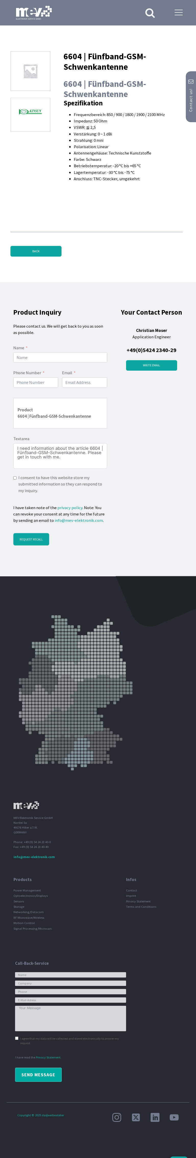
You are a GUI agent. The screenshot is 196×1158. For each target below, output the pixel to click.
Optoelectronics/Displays (31, 896)
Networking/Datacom (29, 912)
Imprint (131, 896)
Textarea (21, 438)
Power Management (27, 890)
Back (36, 251)
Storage (19, 907)
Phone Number (27, 372)
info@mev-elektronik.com (79, 520)
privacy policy (69, 507)
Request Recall (31, 539)
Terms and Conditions (141, 907)
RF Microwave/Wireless (29, 917)
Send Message (38, 1075)
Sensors (19, 901)
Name (18, 348)
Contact (131, 890)
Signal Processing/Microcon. (33, 928)
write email (151, 365)
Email (67, 372)
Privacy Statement (138, 901)
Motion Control (24, 923)
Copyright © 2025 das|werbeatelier (40, 1115)
